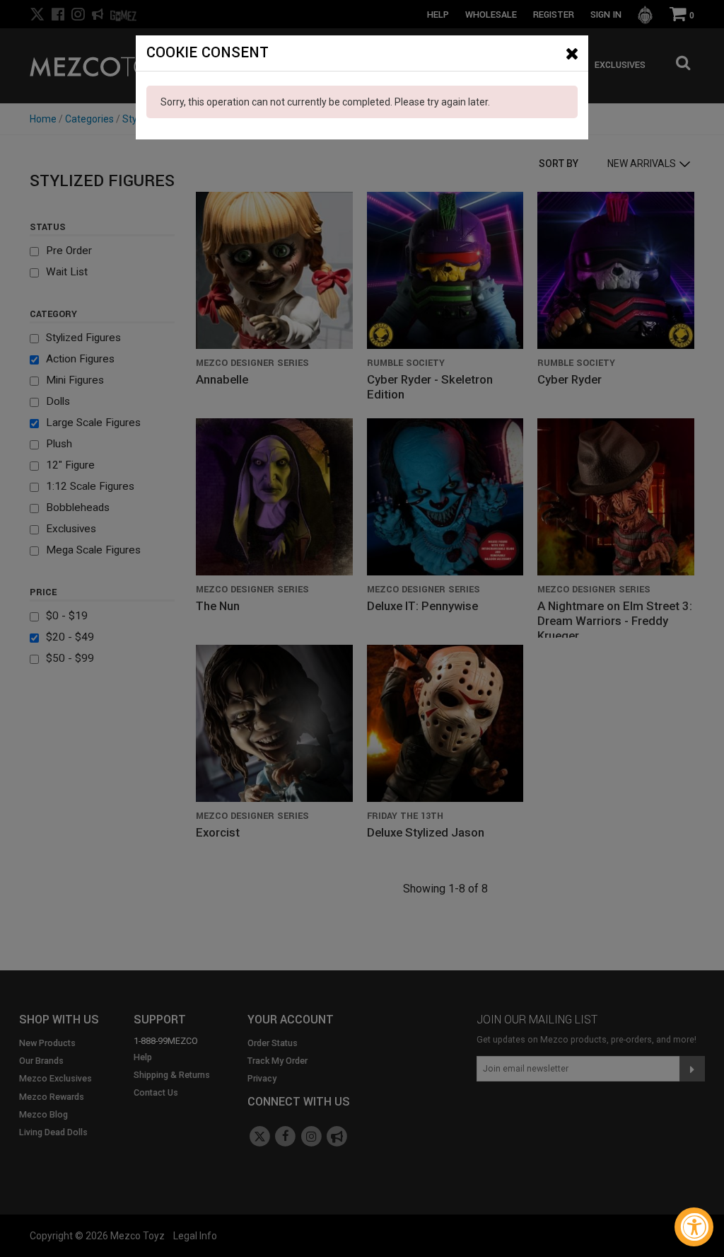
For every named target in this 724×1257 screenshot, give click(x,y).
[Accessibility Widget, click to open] (694, 1226)
